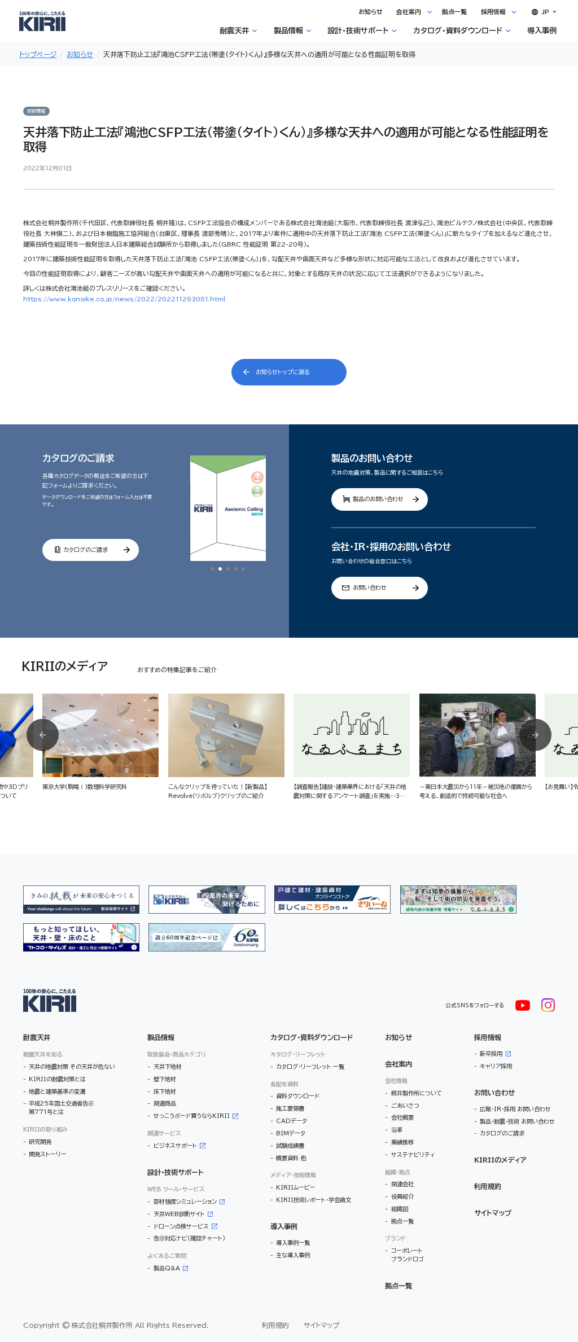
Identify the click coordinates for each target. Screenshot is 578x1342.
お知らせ (398, 1037)
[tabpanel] (228, 508)
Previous (43, 735)
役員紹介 (402, 1196)
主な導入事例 (293, 1255)
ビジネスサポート (175, 1145)
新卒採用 (491, 1053)
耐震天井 (36, 1037)
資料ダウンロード (297, 1096)
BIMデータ (290, 1133)
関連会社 (402, 1184)
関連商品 (165, 1103)
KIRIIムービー (296, 1187)
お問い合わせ (494, 1092)
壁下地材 (165, 1079)
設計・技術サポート (175, 1172)
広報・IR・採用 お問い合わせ (515, 1109)
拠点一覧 (402, 1221)
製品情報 (160, 1037)
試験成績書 (290, 1145)
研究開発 (40, 1141)
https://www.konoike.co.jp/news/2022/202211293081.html (124, 299)
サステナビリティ (413, 1154)
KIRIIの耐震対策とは (57, 1079)
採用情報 (487, 1037)
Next (535, 735)
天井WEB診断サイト (179, 1214)
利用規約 (487, 1186)
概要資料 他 (291, 1158)
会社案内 (398, 1063)
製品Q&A (167, 1268)
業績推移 (402, 1142)
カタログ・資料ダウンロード (311, 1037)
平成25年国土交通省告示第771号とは (61, 1107)
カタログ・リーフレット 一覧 (310, 1066)
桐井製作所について (416, 1093)
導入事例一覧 (293, 1242)
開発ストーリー (48, 1154)
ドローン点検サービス (181, 1226)
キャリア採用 (496, 1066)
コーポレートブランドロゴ (407, 1255)
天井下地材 (168, 1066)
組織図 (399, 1209)
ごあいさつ (405, 1105)
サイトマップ (492, 1212)
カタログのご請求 (502, 1133)
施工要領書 (290, 1108)
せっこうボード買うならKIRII (192, 1116)
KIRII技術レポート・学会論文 (313, 1200)
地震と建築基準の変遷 (57, 1091)
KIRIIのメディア (500, 1159)
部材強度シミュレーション (185, 1201)
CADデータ (291, 1121)
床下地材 (165, 1091)
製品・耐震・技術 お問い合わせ (517, 1121)
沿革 (396, 1130)
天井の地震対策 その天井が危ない (72, 1066)
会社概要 (402, 1117)
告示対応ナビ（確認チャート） (189, 1238)
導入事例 (283, 1226)
